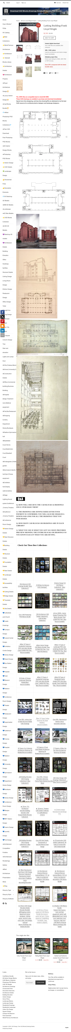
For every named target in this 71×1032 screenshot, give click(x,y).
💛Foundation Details (7, 564)
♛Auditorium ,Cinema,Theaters (8, 514)
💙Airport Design (8, 659)
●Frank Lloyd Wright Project (28, 20)
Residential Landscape (9, 1007)
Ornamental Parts (8, 988)
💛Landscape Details (7, 577)
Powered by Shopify (7, 1028)
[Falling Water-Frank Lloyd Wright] (42, 946)
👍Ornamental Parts (7, 182)
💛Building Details (6, 547)
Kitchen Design (7, 289)
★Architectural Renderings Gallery (7, 861)
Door (4, 361)
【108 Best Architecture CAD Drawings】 (42, 586)
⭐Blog (5, 886)
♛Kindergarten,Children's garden (8, 464)
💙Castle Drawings (5, 623)
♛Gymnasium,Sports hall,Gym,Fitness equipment (8, 474)
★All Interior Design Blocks (7, 148)
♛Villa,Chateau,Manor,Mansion (8, 365)
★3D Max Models (8, 213)
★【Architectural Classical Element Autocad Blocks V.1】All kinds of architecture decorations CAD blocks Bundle (42, 876)
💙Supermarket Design (7, 724)
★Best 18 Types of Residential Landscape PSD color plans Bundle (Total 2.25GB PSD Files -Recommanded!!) (25, 648)
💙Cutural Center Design (8, 640)
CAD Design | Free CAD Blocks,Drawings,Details (22, 1026)
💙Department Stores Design (7, 783)
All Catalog (6, 33)
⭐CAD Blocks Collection (7, 220)
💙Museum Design (6, 682)
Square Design (7, 1011)
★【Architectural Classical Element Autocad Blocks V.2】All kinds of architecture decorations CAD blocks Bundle (60, 876)
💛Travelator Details (6, 602)
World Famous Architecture (10, 1017)
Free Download (7, 1015)
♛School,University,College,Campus (8, 369)
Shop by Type (8, 890)
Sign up (24, 2)
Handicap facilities (6, 266)
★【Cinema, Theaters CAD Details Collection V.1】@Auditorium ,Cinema (42, 812)
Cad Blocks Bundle (8, 976)
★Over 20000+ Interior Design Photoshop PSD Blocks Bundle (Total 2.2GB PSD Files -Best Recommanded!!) (59, 617)
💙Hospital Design (6, 749)
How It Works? (7, 24)
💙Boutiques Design (7, 791)
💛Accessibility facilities (7, 585)
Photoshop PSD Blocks (9, 982)
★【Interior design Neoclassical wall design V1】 (60, 812)
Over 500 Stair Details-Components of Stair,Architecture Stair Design (42, 843)
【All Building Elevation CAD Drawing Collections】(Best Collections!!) (25, 780)
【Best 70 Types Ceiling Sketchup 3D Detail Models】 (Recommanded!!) (42, 721)
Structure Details (8, 272)
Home (4, 20)
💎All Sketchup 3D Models (7, 198)
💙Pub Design (7, 840)
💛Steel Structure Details (8, 539)
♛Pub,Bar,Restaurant (8, 411)
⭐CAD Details (7, 167)
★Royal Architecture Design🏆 (6, 87)
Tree (4, 344)
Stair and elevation (5, 350)
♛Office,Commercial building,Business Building (8, 386)
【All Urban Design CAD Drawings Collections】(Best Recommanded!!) (60, 780)
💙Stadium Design (6, 691)
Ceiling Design (7, 276)
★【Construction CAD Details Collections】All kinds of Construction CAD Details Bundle (59, 843)
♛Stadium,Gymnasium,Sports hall (8, 434)
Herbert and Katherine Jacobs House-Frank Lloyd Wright (60, 958)
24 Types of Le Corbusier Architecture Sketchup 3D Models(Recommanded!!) (25, 750)
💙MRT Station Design (7, 821)
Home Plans (6, 999)
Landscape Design (6, 321)
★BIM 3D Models (8, 205)
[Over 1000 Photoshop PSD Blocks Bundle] (25, 600)
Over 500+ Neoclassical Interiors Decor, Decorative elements (59, 721)
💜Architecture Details (7, 245)
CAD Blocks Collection (9, 980)
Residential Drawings (9, 1005)
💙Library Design (8, 655)
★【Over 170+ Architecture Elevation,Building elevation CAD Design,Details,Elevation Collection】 (25, 812)
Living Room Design (6, 283)
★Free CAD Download (6, 131)
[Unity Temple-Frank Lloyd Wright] (24, 946)
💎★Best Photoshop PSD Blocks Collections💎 (8, 118)
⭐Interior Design (8, 163)
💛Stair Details (7, 571)
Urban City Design (6, 329)
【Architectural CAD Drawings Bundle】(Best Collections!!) (25, 586)
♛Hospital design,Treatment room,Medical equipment (8, 401)
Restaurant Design (6, 295)
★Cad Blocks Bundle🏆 (7, 106)
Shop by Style (8, 894)
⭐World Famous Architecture (8, 47)
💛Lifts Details (7, 608)
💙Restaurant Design (7, 716)
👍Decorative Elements (7, 190)
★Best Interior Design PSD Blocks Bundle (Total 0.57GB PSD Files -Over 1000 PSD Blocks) (42, 648)
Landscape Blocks (8, 1001)
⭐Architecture (7, 54)
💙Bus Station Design (7, 665)
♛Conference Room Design (7, 522)
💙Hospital (6, 672)
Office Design (7, 302)
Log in (18, 2)
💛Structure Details (6, 556)
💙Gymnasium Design (7, 775)
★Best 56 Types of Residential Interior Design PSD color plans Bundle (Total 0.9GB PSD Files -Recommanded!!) (59, 681)
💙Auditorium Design (7, 733)
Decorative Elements (8, 990)
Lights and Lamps (8, 357)
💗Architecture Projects (7, 77)
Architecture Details (8, 993)
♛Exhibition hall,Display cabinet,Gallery (7, 486)
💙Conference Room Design (7, 699)
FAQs (4, 28)
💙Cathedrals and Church (7, 615)
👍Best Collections (6, 39)
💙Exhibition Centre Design (7, 648)
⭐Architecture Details (7, 68)
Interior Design (7, 997)
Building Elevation (5, 253)
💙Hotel (5, 676)
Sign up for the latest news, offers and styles (34, 977)
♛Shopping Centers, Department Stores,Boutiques (8, 422)
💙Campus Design (6, 632)
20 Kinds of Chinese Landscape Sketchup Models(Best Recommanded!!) (25, 681)
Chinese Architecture (8, 1013)
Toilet (4, 306)
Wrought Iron (6, 310)
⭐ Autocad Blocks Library (7, 60)
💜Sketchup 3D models (7, 236)
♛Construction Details (7, 376)
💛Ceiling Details (8, 592)
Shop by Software (8, 899)
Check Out (65, 2)
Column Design (7, 340)
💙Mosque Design (6, 812)
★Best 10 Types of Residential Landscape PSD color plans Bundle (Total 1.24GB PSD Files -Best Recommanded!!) (42, 681)
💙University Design (6, 766)
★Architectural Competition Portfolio (7, 848)
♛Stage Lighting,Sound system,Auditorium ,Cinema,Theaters (8, 501)
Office (4, 260)
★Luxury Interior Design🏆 (8, 98)
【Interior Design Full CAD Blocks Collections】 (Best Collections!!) (60, 586)
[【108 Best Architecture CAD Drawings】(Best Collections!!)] (42, 565)
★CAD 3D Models (6, 228)
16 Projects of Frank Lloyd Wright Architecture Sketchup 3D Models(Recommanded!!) (42, 750)
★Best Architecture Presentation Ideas (6, 875)
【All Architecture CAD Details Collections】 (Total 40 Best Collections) (42, 617)
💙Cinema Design (6, 741)
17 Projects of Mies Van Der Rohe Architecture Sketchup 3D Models (59, 750)
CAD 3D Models (7, 984)
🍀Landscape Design (7, 173)
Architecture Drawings (9, 986)
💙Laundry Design (6, 833)
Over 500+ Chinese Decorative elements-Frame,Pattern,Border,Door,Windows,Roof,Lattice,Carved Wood (51, 780)
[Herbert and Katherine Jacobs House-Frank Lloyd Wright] (60, 946)
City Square (6, 335)
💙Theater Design (6, 707)
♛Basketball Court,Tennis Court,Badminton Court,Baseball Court (8, 449)
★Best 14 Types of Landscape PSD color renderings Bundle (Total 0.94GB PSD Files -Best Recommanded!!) (60, 649)
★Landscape (7, 209)
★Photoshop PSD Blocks (6, 156)
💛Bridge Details (8, 596)
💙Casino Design (8, 827)
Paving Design (7, 314)
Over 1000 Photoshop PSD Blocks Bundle (25, 616)
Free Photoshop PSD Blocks (7, 140)
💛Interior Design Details (8, 531)
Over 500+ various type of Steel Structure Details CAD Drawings (25, 721)
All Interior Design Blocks (10, 978)
